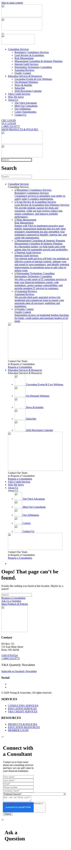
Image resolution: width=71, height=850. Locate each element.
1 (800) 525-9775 (10, 126)
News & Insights (23, 85)
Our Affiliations (23, 108)
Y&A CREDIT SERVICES (22, 711)
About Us (13, 99)
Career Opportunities (25, 111)
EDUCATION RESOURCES (24, 727)
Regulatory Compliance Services (32, 52)
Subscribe (20, 88)
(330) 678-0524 (9, 655)
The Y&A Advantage (26, 102)
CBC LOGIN (8, 120)
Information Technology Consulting (33, 67)
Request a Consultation (20, 367)
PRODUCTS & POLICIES (22, 724)
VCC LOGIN (8, 123)
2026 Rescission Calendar (28, 91)
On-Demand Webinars (26, 82)
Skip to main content (12, 2)
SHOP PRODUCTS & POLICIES (19, 129)
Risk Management (24, 58)
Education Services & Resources (25, 76)
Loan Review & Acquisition (29, 55)
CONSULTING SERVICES (23, 705)
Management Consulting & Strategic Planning (38, 61)
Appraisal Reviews (24, 70)
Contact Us (20, 114)
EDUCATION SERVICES (22, 708)
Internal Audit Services (26, 64)
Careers (27, 523)
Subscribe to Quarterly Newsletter (19, 671)
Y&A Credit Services (19, 94)
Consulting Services (18, 49)
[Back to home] (18, 43)
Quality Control (23, 73)
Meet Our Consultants (26, 105)
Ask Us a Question (11, 601)
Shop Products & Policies (14, 604)
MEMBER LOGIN (18, 730)
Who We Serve (16, 97)
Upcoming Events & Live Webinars (33, 79)
